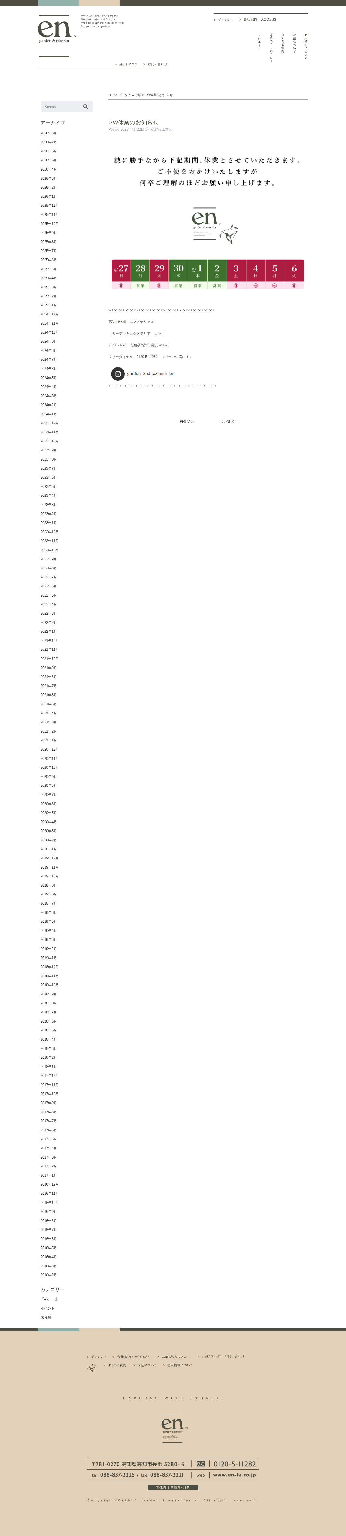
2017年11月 (50, 1085)
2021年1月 (49, 740)
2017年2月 (49, 1166)
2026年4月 (49, 169)
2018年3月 (49, 1049)
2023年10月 (50, 441)
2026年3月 (49, 178)
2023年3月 (49, 505)
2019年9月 (49, 885)
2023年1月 (49, 523)
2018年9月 (49, 994)
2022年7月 (49, 577)
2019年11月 (50, 867)
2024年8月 (49, 351)
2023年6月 (49, 477)
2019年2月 (49, 949)
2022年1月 (49, 631)
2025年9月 (49, 233)
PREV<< (187, 421)
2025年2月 (49, 296)
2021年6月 (49, 695)
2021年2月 (49, 731)
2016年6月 (49, 1239)
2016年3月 (49, 1266)
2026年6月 (49, 151)
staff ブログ (125, 63)
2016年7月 (49, 1230)
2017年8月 (49, 1112)
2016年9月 (49, 1212)
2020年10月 (50, 767)
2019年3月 (49, 940)
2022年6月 (49, 586)
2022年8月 (49, 568)
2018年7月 (49, 1012)
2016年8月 (49, 1221)
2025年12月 (50, 205)
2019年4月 (49, 931)
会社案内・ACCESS (259, 19)
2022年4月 (49, 604)
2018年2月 (49, 1057)
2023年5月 (49, 487)
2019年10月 (50, 876)
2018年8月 (49, 1003)
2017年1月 (49, 1175)
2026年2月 (49, 187)
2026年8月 (49, 133)
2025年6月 (49, 260)
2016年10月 (50, 1203)
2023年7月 (49, 468)
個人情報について (306, 47)
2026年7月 (49, 142)
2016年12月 (50, 1184)
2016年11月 (50, 1193)
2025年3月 (49, 287)
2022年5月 (49, 595)
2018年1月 (49, 1067)
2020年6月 (49, 804)
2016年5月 (49, 1248)
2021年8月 (49, 677)
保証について (294, 47)
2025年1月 (49, 305)
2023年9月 (49, 450)
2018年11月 (50, 976)
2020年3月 (49, 831)
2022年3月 (49, 613)
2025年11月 (50, 215)
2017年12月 (50, 1076)
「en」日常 (49, 1299)
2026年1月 (49, 197)
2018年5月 (49, 1030)
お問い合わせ (155, 63)
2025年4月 (49, 278)
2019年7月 (49, 903)
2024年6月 (49, 369)
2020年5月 (49, 813)
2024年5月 (49, 378)
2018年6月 (49, 1021)
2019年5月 (49, 921)
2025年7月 (49, 251)
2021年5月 (49, 704)
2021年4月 (49, 713)
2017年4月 (49, 1148)
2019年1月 (49, 958)
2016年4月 (49, 1257)
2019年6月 (49, 913)
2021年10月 (50, 659)
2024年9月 (49, 341)
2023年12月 (50, 423)
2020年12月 (50, 749)
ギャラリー (226, 19)
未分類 (46, 1317)
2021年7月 (49, 686)
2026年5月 (49, 160)
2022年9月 (49, 559)
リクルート (260, 47)
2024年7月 (49, 359)
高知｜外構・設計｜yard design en (57, 36)
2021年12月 (50, 641)
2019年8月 (49, 894)
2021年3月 (49, 722)
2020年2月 (49, 840)
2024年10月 (50, 333)
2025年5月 (49, 269)
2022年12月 (50, 532)
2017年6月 (49, 1130)
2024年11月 (50, 323)
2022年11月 (50, 541)
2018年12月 (50, 967)
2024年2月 (49, 405)
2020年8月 (49, 786)
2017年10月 (50, 1094)
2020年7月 (49, 795)
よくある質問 (283, 47)
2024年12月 (50, 314)
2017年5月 (49, 1139)
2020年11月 (50, 759)
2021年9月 (49, 668)
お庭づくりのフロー (271, 47)
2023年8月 (49, 459)
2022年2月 (49, 623)
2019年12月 (50, 858)
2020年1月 (49, 849)
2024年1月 (49, 414)
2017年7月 (49, 1121)
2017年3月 (49, 1157)
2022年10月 (50, 550)
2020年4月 (49, 822)
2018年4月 (49, 1039)
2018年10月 (50, 985)
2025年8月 (49, 242)
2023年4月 (49, 495)
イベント (48, 1308)
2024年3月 (49, 396)
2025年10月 (50, 224)
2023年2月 (49, 514)
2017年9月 (49, 1103)
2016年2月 (49, 1275)
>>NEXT (229, 421)
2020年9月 (49, 777)
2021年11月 (50, 650)
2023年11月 (50, 432)
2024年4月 (49, 387)
